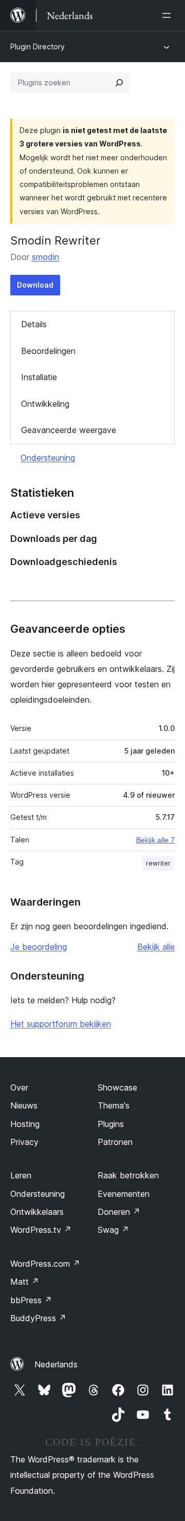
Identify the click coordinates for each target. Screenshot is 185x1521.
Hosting (25, 1124)
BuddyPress (38, 1318)
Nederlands (56, 1364)
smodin (45, 257)
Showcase (117, 1087)
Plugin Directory (37, 46)
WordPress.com (45, 1264)
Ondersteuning (48, 458)
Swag (113, 1230)
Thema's (114, 1105)
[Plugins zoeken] (119, 82)
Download (35, 284)
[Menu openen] (168, 15)
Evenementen (124, 1194)
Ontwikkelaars (37, 1212)
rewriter (158, 863)
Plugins (111, 1124)
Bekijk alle (156, 947)
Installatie (39, 377)
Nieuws (24, 1105)
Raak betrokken (128, 1175)
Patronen (115, 1142)
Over (19, 1087)
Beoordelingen (48, 351)
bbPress (31, 1300)
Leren (20, 1175)
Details (34, 324)
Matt (24, 1281)
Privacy (24, 1142)
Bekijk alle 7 (155, 840)
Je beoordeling (38, 947)
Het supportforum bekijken (60, 1024)
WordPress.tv (40, 1230)
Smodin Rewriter (55, 240)
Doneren (119, 1212)
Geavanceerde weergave (68, 430)
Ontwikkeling (45, 404)
